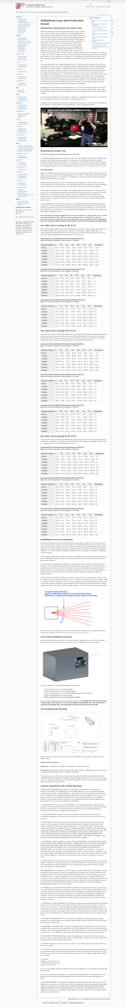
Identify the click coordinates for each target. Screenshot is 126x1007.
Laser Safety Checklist (26, 151)
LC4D (18, 62)
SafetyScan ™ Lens (22, 153)
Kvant (17, 94)
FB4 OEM (19, 126)
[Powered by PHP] (55, 1002)
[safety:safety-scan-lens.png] (70, 732)
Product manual (22, 28)
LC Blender (20, 81)
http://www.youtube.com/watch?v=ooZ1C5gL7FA (73, 632)
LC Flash (19, 69)
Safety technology (39, 12)
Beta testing (21, 48)
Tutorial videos (22, 21)
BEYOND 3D (20, 54)
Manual (20, 117)
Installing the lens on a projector (98, 40)
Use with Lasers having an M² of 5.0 (100, 37)
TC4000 (19, 180)
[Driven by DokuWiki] (79, 1002)
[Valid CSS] (71, 1002)
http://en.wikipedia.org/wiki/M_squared (95, 166)
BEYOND (18, 35)
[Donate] (47, 1002)
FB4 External (20, 135)
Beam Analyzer (21, 167)
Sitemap (108, 6)
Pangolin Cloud (21, 187)
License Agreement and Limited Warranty (100, 47)
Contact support (24, 201)
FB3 (18, 119)
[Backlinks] (112, 28)
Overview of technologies (25, 146)
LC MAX (19, 74)
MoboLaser (21, 90)
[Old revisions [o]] (112, 24)
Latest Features (22, 49)
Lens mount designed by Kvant (100, 43)
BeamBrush (20, 111)
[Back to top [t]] (112, 36)
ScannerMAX (20, 211)
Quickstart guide (22, 19)
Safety (17, 143)
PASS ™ (19, 160)
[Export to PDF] (112, 32)
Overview (20, 189)
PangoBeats (21, 92)
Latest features (22, 31)
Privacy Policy (30, 217)
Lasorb (19, 213)
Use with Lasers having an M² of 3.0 (100, 34)
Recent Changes (90, 6)
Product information (25, 114)
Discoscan (20, 172)
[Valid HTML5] (63, 1002)
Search (109, 4)
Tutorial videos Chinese (24, 23)
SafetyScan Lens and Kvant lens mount (56, 12)
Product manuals (22, 124)
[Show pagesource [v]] (112, 21)
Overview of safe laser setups (26, 147)
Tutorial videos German (24, 26)
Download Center (24, 203)
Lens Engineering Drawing (99, 45)
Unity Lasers (19, 103)
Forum (21, 205)
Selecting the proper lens (98, 27)
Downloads (21, 33)
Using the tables (97, 29)
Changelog (23, 29)
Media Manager (100, 6)
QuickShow (19, 17)
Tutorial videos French (24, 24)
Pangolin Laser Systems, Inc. (25, 210)
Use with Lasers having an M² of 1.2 (100, 31)
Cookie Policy (21, 217)
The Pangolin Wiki (28, 12)
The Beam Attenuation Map (25, 149)
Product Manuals (22, 100)
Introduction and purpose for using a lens (99, 24)
